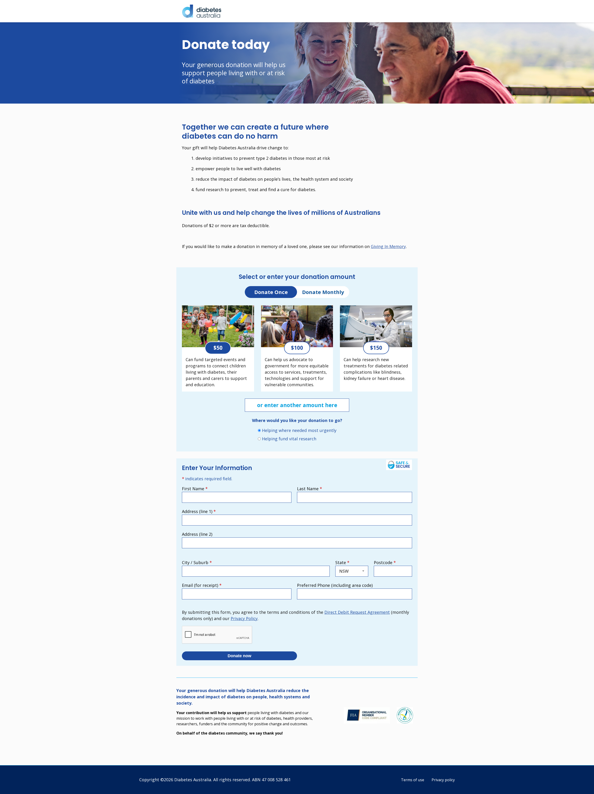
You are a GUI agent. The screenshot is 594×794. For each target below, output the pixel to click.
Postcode (385, 562)
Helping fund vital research (289, 438)
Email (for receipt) (202, 585)
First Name (195, 488)
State (342, 562)
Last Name (309, 488)
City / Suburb (197, 562)
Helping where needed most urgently (299, 430)
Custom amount (8, 302)
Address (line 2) (197, 534)
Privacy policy (443, 779)
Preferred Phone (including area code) (335, 585)
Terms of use (412, 779)
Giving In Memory (388, 246)
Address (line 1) (199, 511)
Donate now (239, 655)
